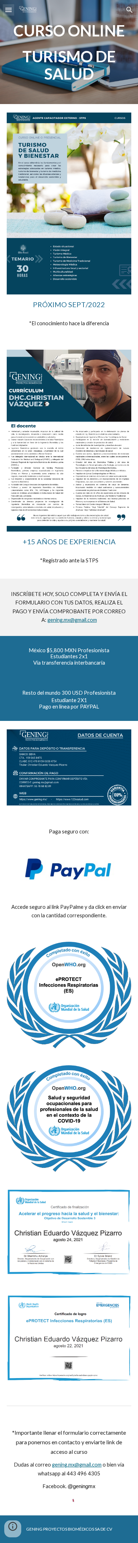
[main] (69, 52)
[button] (8, 9)
